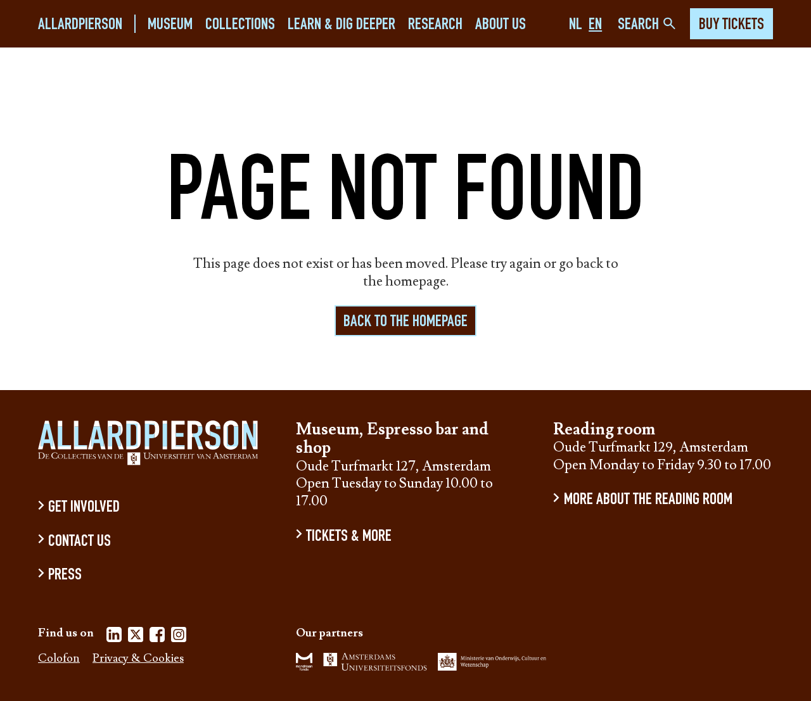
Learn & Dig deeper (341, 25)
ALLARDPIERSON (80, 25)
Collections (240, 25)
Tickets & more (349, 537)
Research (435, 25)
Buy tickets (731, 25)
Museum (170, 25)
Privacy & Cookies (138, 659)
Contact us (79, 542)
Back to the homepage (405, 322)
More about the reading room (648, 500)
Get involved (84, 508)
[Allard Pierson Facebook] (157, 637)
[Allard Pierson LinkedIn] (114, 637)
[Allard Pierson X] (135, 637)
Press (65, 576)
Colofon (59, 659)
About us (500, 25)
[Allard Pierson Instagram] (178, 637)
